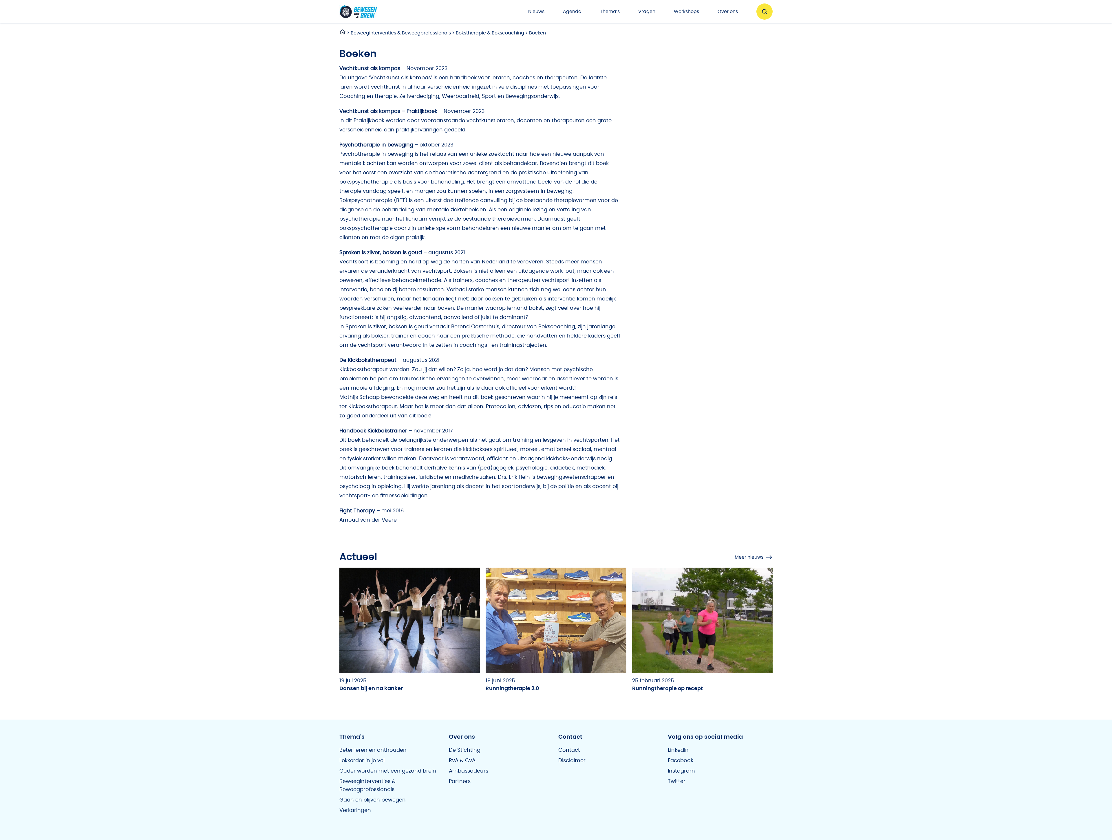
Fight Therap (355, 510)
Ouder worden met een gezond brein (387, 771)
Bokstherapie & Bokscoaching (490, 33)
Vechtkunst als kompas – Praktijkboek (388, 111)
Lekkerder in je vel (362, 760)
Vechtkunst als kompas (369, 68)
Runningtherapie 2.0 (512, 688)
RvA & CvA (462, 760)
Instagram (681, 771)
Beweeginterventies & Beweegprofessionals (401, 33)
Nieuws (536, 11)
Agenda (572, 11)
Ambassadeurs (468, 771)
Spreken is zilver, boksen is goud (380, 252)
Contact (569, 750)
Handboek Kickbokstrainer (373, 431)
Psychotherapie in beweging (376, 145)
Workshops (686, 11)
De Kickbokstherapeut (367, 360)
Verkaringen (355, 810)
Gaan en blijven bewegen (372, 800)
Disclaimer (572, 760)
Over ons (728, 11)
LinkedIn (678, 750)
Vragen (646, 11)
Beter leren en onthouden (373, 750)
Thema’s (610, 11)
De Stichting (464, 750)
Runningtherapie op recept (667, 688)
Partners (460, 781)
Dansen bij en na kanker (371, 688)
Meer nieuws (749, 557)
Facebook (680, 760)
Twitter (676, 781)
